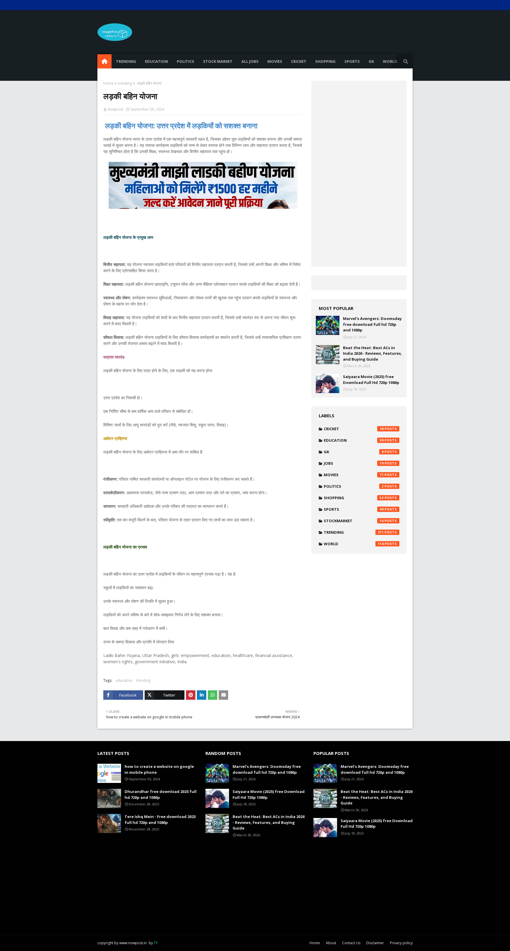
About (331, 942)
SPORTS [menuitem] (352, 61)
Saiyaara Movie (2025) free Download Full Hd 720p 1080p (371, 379)
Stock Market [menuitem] (218, 61)
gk (354, 451)
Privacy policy (401, 942)
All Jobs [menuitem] (250, 61)
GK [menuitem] (371, 61)
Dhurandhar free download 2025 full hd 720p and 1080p (161, 794)
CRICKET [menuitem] (298, 61)
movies (354, 474)
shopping (354, 497)
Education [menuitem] (156, 61)
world (354, 543)
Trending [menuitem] (126, 61)
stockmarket (354, 520)
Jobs (354, 463)
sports (354, 509)
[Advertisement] (305, 32)
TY (156, 942)
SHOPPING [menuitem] (325, 61)
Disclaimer (375, 942)
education (124, 680)
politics (354, 486)
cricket (354, 428)
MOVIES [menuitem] (274, 61)
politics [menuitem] (185, 61)
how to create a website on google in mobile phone (159, 769)
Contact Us (351, 942)
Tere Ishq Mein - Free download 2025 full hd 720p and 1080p (160, 819)
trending (125, 83)
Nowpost (115, 109)
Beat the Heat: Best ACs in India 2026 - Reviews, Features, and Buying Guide (372, 353)
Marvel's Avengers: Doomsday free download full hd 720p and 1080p (372, 324)
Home (108, 83)
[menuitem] (104, 61)
